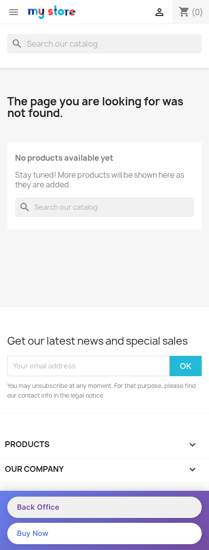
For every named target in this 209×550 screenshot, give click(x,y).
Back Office (38, 507)
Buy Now (33, 533)
